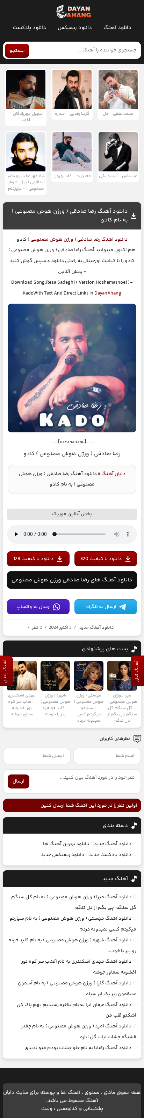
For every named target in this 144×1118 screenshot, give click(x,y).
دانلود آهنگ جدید (96, 627)
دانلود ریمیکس (75, 28)
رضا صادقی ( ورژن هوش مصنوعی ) (63, 239)
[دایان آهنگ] (73, 12)
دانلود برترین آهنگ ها (66, 844)
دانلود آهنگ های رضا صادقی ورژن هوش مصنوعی (72, 580)
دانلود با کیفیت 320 (101, 559)
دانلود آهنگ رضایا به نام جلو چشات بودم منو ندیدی (77, 1048)
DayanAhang (107, 293)
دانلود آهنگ (117, 28)
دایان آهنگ (113, 474)
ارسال (18, 781)
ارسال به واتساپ (33, 607)
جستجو (16, 51)
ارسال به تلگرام (100, 607)
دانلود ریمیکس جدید (62, 855)
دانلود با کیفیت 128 (33, 559)
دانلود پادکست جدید (110, 855)
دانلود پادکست (29, 28)
